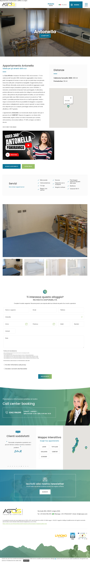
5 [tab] (17, 466)
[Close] (71, 98)
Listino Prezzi (28, 166)
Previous (6, 231)
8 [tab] (23, 466)
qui (55, 558)
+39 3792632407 (66, 514)
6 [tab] (19, 466)
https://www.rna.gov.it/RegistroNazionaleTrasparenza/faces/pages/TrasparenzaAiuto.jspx (25, 523)
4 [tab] (14, 466)
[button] (68, 106)
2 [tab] (10, 466)
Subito (51, 5)
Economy (44, 456)
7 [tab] (21, 466)
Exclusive (44, 451)
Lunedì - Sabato (37, 412)
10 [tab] (28, 466)
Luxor (44, 446)
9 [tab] (25, 466)
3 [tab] (12, 466)
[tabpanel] (18, 452)
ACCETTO (26, 560)
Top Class (55, 446)
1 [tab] (8, 466)
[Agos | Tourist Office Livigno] (9, 6)
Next (84, 231)
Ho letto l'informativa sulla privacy (15, 365)
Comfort (45, 36)
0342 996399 (15, 412)
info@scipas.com (82, 514)
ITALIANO (64, 4)
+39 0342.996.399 (45, 514)
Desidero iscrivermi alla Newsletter (16, 369)
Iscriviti (45, 492)
